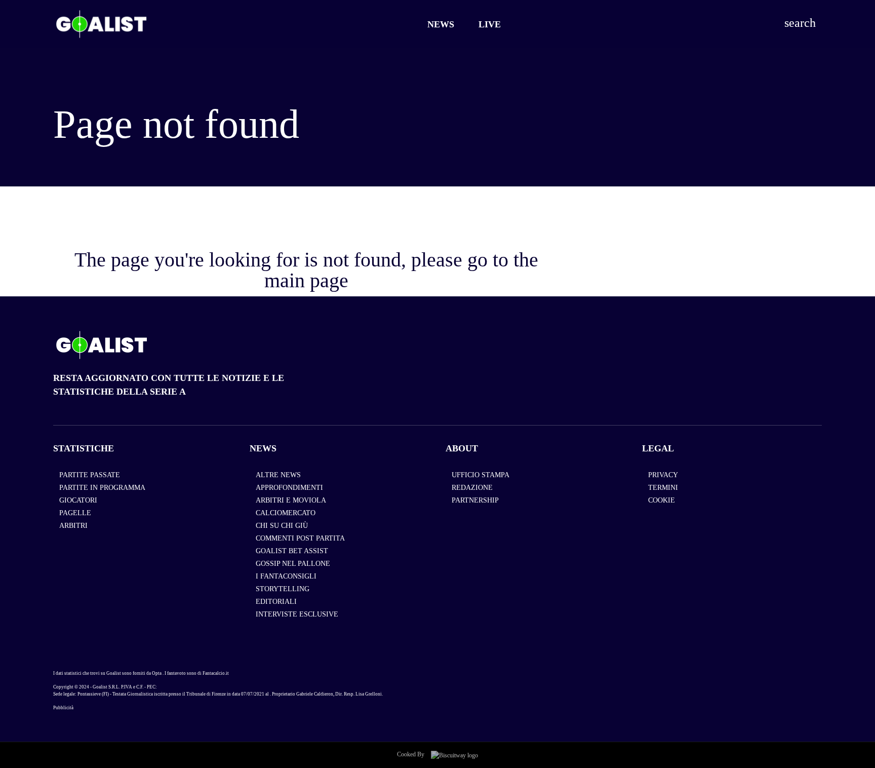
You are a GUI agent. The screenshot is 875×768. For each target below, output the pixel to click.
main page (306, 280)
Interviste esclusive (297, 614)
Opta (157, 673)
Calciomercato (285, 513)
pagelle (75, 513)
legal (658, 448)
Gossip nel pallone (293, 563)
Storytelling (282, 589)
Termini (663, 487)
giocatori (78, 500)
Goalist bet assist (292, 551)
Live (490, 24)
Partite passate (89, 475)
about (462, 448)
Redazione (472, 487)
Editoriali (276, 601)
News (440, 24)
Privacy (663, 475)
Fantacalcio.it (216, 673)
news (263, 448)
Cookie (661, 500)
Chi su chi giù (282, 525)
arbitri (73, 525)
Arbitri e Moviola (291, 500)
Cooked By (411, 754)
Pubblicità (63, 707)
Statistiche (83, 448)
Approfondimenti (289, 487)
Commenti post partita (300, 538)
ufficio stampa (480, 475)
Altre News (278, 475)
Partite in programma (102, 487)
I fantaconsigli (286, 576)
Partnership (475, 500)
